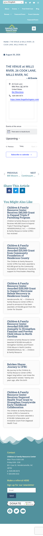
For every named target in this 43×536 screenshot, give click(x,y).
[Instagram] (38, 3)
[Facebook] (26, 3)
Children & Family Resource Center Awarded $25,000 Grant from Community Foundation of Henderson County (21, 252)
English (11, 2)
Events (14, 9)
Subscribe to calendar (20, 154)
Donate (6, 14)
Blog (37, 9)
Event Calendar (33, 14)
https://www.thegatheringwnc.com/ (24, 99)
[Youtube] (34, 3)
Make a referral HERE (18, 480)
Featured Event (19, 14)
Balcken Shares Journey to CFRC (17, 365)
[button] (34, 28)
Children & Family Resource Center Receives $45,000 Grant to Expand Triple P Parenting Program (21, 212)
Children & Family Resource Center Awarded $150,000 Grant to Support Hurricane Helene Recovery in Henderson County (21, 290)
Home (6, 42)
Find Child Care (27, 9)
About (7, 9)
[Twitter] (30, 3)
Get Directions (18, 92)
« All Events (31, 78)
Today (22, 146)
